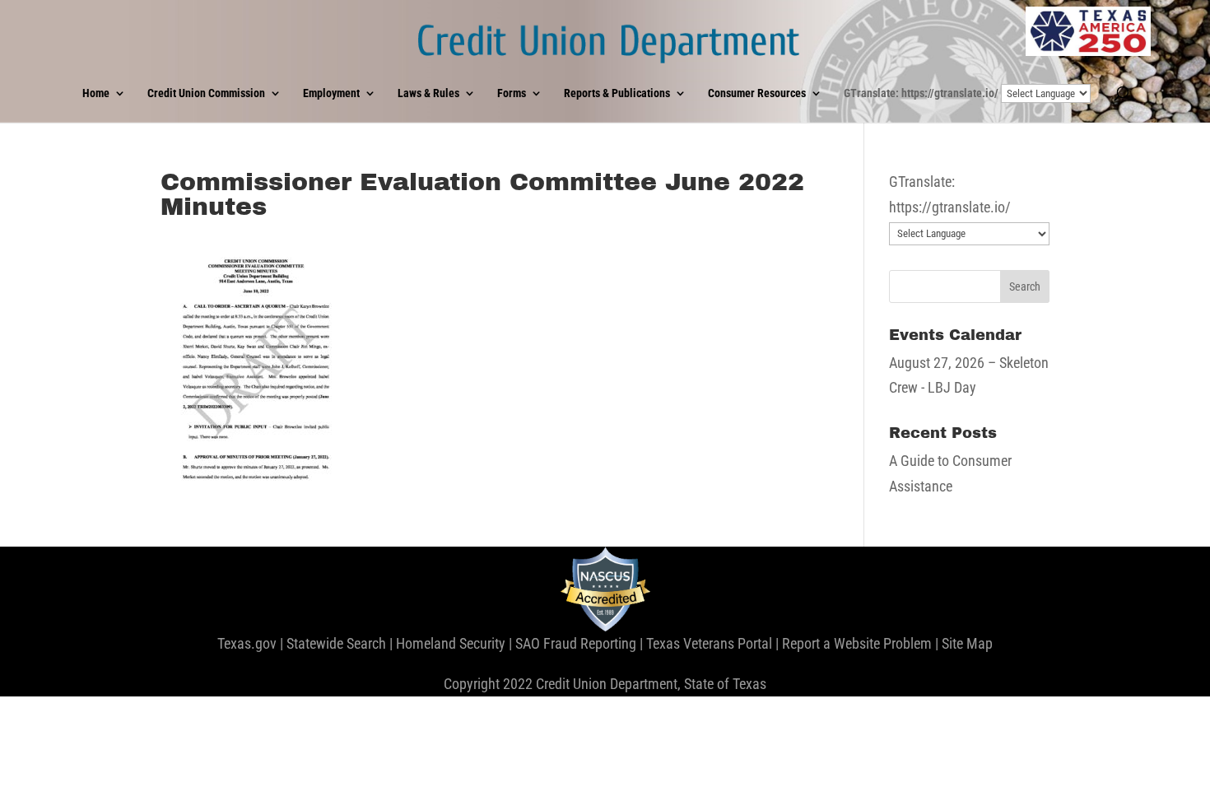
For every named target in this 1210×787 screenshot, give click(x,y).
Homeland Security (450, 643)
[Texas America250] (1088, 31)
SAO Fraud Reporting (575, 643)
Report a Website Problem (857, 643)
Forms (511, 93)
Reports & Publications (617, 93)
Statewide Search (336, 643)
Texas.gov (247, 643)
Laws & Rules (428, 93)
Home (95, 93)
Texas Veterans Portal (709, 643)
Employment (331, 93)
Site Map (967, 643)
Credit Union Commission (206, 93)
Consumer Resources (757, 93)
